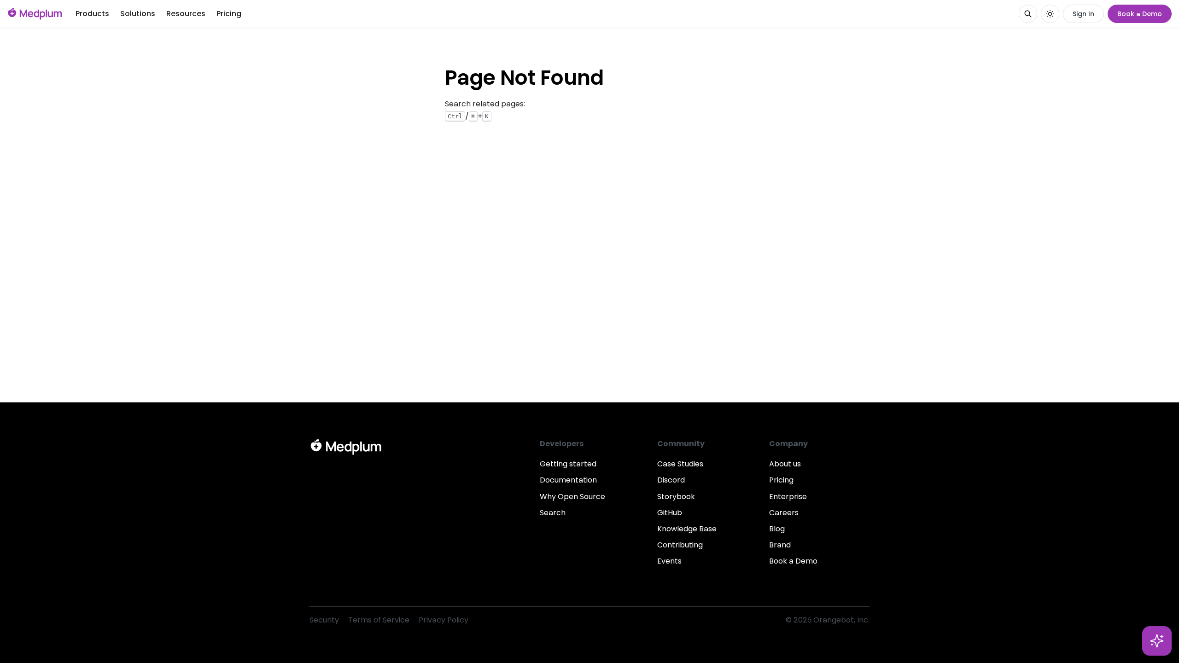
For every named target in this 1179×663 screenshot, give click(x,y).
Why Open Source (572, 496)
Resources (185, 13)
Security (324, 620)
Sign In (1083, 13)
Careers (784, 512)
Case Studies (680, 464)
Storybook (676, 496)
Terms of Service (378, 620)
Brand (780, 545)
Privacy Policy (443, 620)
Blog (777, 528)
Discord (671, 480)
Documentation (568, 480)
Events (669, 561)
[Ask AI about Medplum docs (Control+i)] (1157, 641)
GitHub (669, 512)
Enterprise (788, 496)
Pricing (228, 13)
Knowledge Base (687, 528)
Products (92, 13)
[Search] (1028, 14)
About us (785, 464)
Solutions (137, 13)
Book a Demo (1139, 13)
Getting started (568, 464)
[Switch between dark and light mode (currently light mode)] (1050, 14)
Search (553, 512)
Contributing (680, 545)
